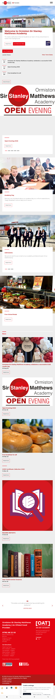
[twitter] (39, 639)
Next (52, 605)
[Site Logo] (7, 3)
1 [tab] (6, 151)
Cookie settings (7, 681)
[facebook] (36, 639)
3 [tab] (12, 151)
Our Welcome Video (19, 43)
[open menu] (51, 3)
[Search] (48, 697)
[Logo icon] (2, 688)
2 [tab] (9, 151)
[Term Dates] (6, 697)
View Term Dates (47, 54)
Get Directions (6, 644)
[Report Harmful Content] (24, 664)
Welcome (5, 25)
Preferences (46, 694)
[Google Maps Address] (34, 697)
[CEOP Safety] (7, 664)
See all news (6, 81)
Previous (2, 605)
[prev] (50, 25)
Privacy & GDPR (6, 680)
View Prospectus (7, 51)
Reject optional (37, 694)
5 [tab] (18, 151)
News (4, 334)
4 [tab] (15, 151)
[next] (52, 25)
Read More (8, 43)
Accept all (27, 694)
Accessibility (5, 683)
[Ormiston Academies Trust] (43, 624)
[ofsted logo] (48, 43)
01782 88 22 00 (9, 632)
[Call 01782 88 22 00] (20, 697)
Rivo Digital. (23, 678)
